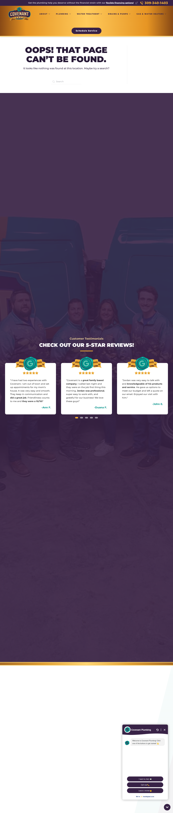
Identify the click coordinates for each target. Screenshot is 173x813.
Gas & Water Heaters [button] (150, 14)
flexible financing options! (120, 3)
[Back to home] (19, 14)
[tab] (76, 417)
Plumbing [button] (62, 14)
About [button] (43, 14)
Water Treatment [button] (88, 14)
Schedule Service (86, 31)
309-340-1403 (156, 3)
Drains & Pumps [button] (118, 14)
